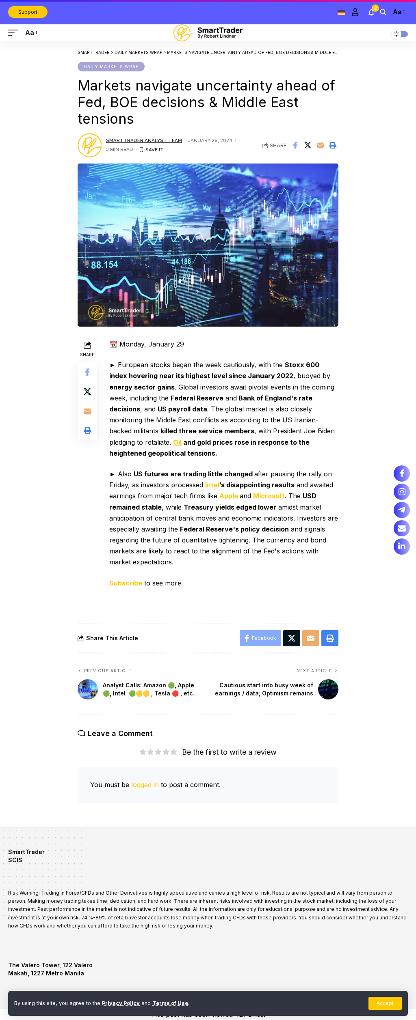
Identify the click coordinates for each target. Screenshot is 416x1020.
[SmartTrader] (208, 32)
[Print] (332, 145)
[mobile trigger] (15, 32)
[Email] (320, 145)
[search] (383, 12)
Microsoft (269, 496)
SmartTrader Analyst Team (144, 140)
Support (27, 12)
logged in (145, 785)
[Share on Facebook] (295, 145)
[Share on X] (307, 145)
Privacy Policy (121, 1003)
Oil (177, 442)
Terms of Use (170, 1003)
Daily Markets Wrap (111, 66)
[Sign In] (355, 12)
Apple (228, 496)
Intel (212, 485)
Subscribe (125, 583)
